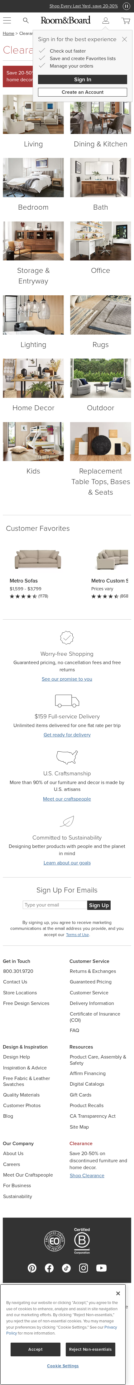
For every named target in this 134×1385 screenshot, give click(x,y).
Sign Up (99, 905)
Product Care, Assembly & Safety (98, 1060)
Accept (35, 1349)
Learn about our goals (67, 862)
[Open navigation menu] (7, 20)
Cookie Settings (63, 1366)
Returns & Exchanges (93, 971)
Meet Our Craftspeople (28, 1175)
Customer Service (89, 992)
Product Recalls (86, 1105)
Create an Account (82, 92)
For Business (17, 1185)
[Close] (124, 39)
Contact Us (15, 981)
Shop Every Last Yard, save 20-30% (67, 6)
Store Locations (20, 992)
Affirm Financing (88, 1073)
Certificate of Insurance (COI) (95, 1017)
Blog (8, 1116)
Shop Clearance (87, 1175)
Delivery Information (92, 1003)
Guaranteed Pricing (91, 981)
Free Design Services (26, 1003)
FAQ (74, 1030)
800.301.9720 (18, 971)
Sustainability (17, 1196)
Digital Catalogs (87, 1084)
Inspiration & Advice (25, 1067)
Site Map (79, 1127)
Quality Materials (21, 1095)
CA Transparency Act (93, 1116)
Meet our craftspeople (67, 799)
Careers (11, 1164)
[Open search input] (25, 20)
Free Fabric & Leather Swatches (26, 1081)
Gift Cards (80, 1095)
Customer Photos (22, 1105)
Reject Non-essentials (90, 1349)
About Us (13, 1153)
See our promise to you (67, 679)
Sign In (82, 79)
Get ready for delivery (67, 734)
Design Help (16, 1057)
